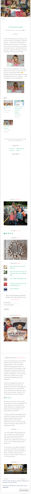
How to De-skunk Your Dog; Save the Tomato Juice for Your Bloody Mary (18, 273)
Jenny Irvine (10, 30)
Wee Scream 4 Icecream (7, 127)
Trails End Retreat (14, 288)
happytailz (11, 140)
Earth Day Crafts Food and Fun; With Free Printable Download (19, 110)
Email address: (7, 302)
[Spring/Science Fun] (8, 103)
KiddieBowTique (18, 140)
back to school (22, 139)
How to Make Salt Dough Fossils (18, 278)
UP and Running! (16, 27)
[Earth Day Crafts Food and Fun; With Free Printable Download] (19, 103)
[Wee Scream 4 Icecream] (8, 122)
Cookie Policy (5, 487)
